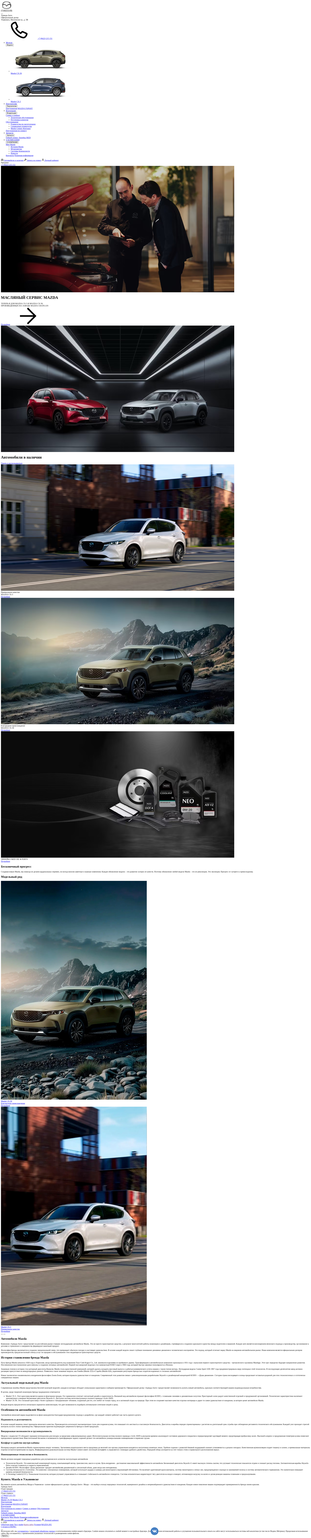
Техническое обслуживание (22, 118)
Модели (9, 43)
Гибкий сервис (12, 138)
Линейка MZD (25, 138)
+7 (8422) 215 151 (8, 165)
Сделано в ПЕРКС (8, 1527)
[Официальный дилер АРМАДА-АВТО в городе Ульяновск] (6, 11)
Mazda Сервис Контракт (21, 128)
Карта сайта (29, 1525)
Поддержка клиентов (19, 120)
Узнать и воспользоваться (11, 463)
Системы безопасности (20, 151)
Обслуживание (12, 122)
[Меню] (2, 13)
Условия (37, 1525)
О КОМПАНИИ (13, 140)
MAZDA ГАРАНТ (25, 108)
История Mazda (17, 147)
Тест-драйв (18, 1525)
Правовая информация (23, 155)
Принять (5, 1536)
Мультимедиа (16, 149)
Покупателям (11, 104)
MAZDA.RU (46, 1525)
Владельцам (11, 111)
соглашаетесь (22, 1531)
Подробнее (5, 324)
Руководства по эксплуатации (23, 124)
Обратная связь (7, 1525)
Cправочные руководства (21, 126)
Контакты (10, 155)
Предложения (11, 108)
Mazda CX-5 (18, 1500)
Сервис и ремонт (13, 115)
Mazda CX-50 (6, 1500)
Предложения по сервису (16, 131)
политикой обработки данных (42, 1531)
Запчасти (9, 133)
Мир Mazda (10, 145)
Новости (14, 153)
